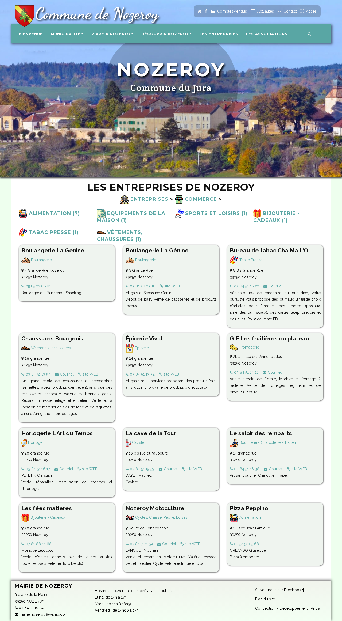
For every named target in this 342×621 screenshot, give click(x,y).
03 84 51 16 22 (246, 286)
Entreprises (148, 199)
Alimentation (249, 517)
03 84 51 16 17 (38, 469)
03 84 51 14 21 (246, 372)
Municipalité (66, 34)
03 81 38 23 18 (143, 286)
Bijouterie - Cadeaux (47, 517)
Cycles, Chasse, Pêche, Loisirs (160, 517)
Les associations (266, 34)
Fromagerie (248, 347)
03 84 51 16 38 (246, 469)
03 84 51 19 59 (142, 469)
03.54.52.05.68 (246, 544)
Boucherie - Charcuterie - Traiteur (267, 442)
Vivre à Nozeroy (111, 34)
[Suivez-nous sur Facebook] (206, 11)
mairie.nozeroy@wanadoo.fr (43, 614)
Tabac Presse (250, 260)
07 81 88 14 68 (39, 544)
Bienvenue (31, 34)
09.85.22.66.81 (38, 286)
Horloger (35, 442)
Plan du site (265, 599)
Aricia (315, 608)
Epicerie (141, 348)
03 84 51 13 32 (142, 374)
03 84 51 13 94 (38, 374)
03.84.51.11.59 (141, 544)
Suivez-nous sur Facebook (278, 590)
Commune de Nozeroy (94, 13)
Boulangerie (41, 260)
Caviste (137, 442)
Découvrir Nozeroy (165, 34)
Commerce (200, 199)
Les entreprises (219, 34)
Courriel (275, 286)
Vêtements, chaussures (50, 348)
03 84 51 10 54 (31, 607)
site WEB (171, 286)
